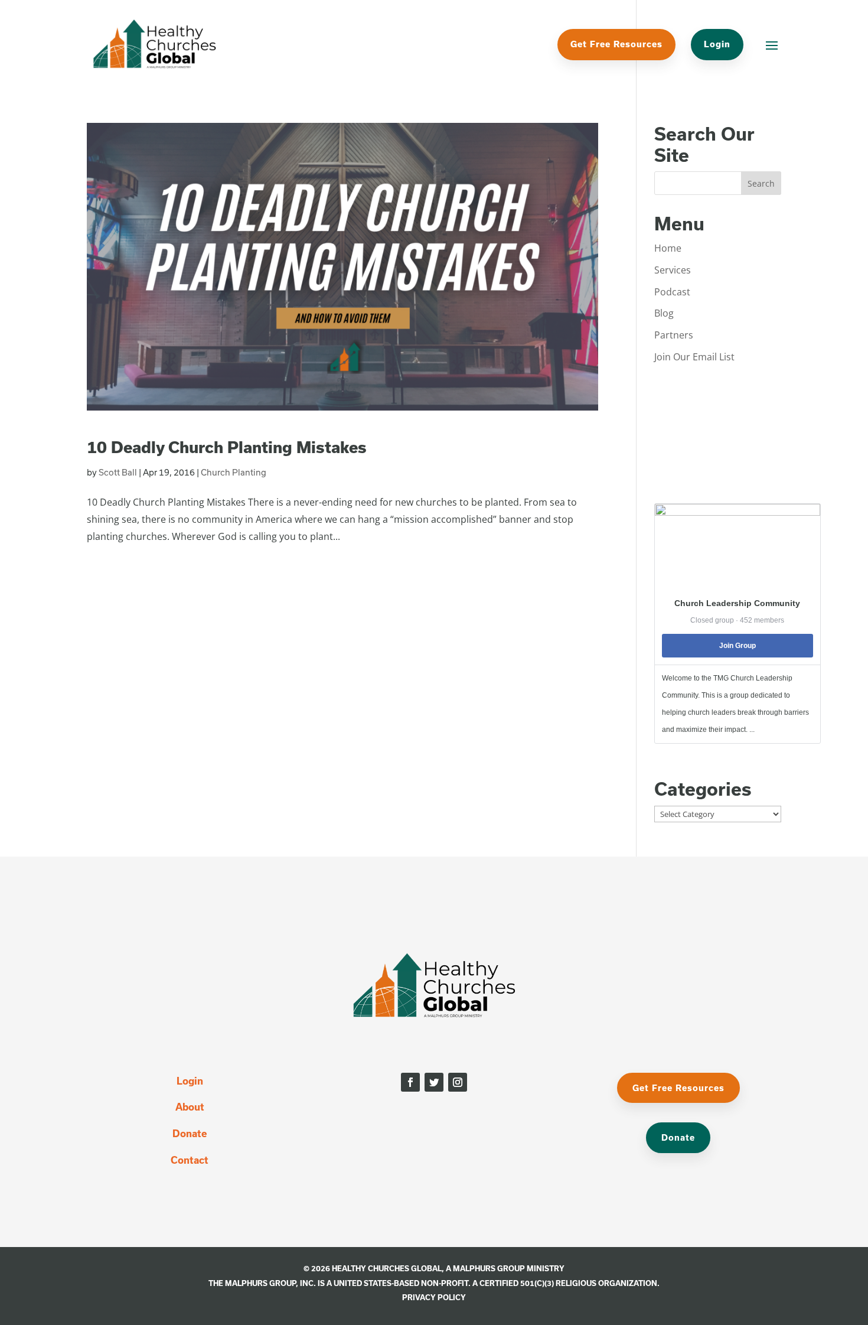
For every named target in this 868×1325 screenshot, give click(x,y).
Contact (189, 1160)
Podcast (672, 291)
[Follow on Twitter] (434, 1082)
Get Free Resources (616, 44)
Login (717, 44)
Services (672, 269)
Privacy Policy (434, 1297)
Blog (664, 313)
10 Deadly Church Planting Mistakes (227, 447)
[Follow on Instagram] (457, 1082)
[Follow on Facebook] (410, 1082)
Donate (189, 1133)
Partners (673, 334)
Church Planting (233, 472)
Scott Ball (118, 472)
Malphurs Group (489, 1268)
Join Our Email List (694, 356)
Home (667, 248)
